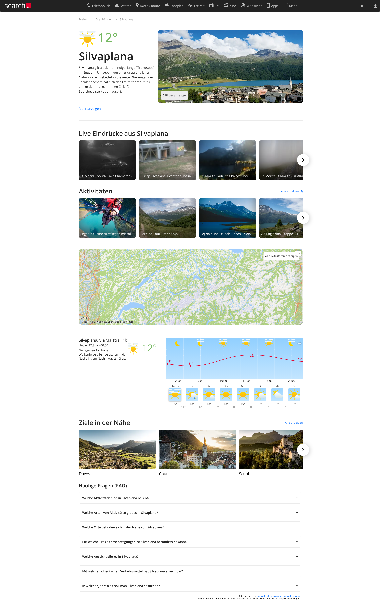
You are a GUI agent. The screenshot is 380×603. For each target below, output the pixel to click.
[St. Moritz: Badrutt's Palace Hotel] (227, 160)
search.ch (89, 321)
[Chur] (197, 449)
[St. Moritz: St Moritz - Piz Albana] (287, 160)
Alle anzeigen (294, 422)
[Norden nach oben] (298, 320)
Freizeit (83, 19)
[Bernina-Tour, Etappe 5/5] (167, 217)
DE (362, 6)
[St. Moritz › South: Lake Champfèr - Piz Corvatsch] (107, 160)
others (129, 321)
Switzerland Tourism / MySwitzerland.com (278, 595)
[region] (191, 287)
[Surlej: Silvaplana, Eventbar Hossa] (167, 160)
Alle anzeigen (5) (292, 191)
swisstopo (100, 321)
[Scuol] (277, 449)
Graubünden (104, 19)
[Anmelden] (375, 6)
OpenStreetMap (116, 321)
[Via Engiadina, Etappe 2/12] (287, 217)
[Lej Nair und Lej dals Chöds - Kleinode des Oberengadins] (227, 217)
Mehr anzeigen (90, 108)
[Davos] (117, 449)
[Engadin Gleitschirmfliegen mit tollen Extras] (107, 217)
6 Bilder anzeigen (174, 95)
